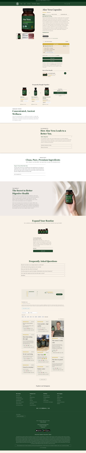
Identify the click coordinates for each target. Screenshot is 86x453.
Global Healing (44, 447)
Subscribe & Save (19, 397)
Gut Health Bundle (37, 238)
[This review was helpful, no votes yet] (31, 347)
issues (30, 316)
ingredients (39, 316)
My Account (18, 395)
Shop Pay (31, 400)
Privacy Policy (45, 434)
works (43, 316)
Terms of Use (37, 434)
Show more (46, 316)
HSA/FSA (58, 403)
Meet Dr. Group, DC (46, 395)
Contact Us (43, 427)
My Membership (18, 400)
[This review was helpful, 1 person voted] (60, 352)
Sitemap (50, 434)
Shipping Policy (32, 397)
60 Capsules (45, 36)
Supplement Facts (46, 32)
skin (25, 316)
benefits (36, 316)
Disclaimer (41, 434)
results (28, 316)
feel (33, 316)
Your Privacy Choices (19, 405)
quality (23, 316)
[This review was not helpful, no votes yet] (47, 331)
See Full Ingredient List (17, 174)
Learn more (57, 55)
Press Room (59, 400)
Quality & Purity (45, 400)
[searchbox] (25, 312)
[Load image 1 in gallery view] (19, 36)
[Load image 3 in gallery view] (31, 36)
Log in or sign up (55, 38)
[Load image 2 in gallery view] (25, 36)
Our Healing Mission (46, 397)
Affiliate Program (59, 397)
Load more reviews (43, 379)
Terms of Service (19, 403)
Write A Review (59, 294)
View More (23, 275)
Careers (58, 395)
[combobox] (34, 313)
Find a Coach (32, 403)
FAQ (30, 395)
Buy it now (52, 60)
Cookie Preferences (33, 405)
